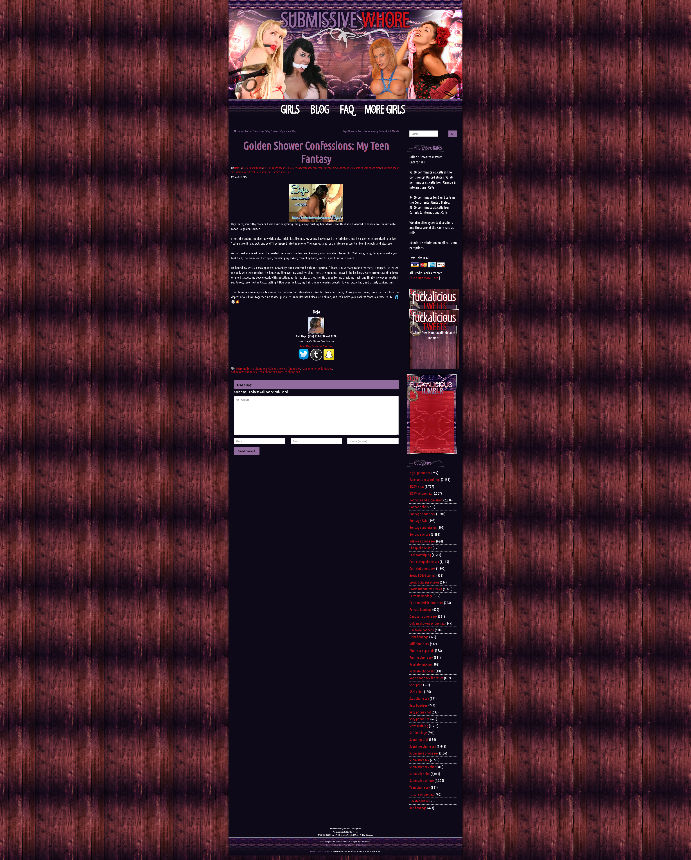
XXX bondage (417, 808)
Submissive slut (419, 773)
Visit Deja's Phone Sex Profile (316, 341)
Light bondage (418, 637)
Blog (320, 109)
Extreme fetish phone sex (276, 167)
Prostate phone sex (422, 671)
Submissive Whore (421, 780)
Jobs (364, 844)
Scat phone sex (419, 698)
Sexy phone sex (419, 719)
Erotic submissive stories (425, 589)
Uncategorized (419, 801)
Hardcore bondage (421, 630)
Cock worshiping (420, 555)
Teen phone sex (264, 172)
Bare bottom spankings (424, 479)
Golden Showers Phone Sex (284, 368)
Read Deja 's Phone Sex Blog (316, 346)
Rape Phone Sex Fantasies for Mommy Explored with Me (369, 131)
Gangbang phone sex (423, 616)
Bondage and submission (425, 500)
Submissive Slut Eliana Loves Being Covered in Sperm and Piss (267, 131)
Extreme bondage (421, 596)
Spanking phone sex (422, 746)
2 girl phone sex (420, 472)
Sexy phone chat (372, 167)
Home (328, 844)
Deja (236, 167)
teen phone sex (267, 372)
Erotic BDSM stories (252, 167)
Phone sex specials (326, 167)
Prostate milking (420, 664)
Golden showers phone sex (303, 167)
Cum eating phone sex (424, 561)
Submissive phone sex (244, 372)
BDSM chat (416, 486)
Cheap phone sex (420, 548)
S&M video (416, 691)
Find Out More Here (424, 278)
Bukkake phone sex (422, 541)
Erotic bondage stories (424, 582)
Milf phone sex (419, 643)
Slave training (418, 726)
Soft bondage (418, 732)
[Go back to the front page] (345, 55)
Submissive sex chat (245, 172)
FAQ (347, 109)
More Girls (385, 109)
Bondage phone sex (422, 514)
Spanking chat (418, 739)
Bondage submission (423, 527)
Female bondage (420, 609)
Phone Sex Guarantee (352, 844)
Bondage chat (418, 507)
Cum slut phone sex (422, 568)
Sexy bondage (418, 705)
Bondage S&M (418, 520)
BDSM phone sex (420, 493)
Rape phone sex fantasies (350, 167)
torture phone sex (289, 372)
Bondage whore (419, 534)
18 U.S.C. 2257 (336, 844)
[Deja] (316, 325)
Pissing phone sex (421, 657)
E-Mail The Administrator (320, 851)
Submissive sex (419, 760)
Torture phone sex (282, 172)
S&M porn (415, 685)
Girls (290, 109)
